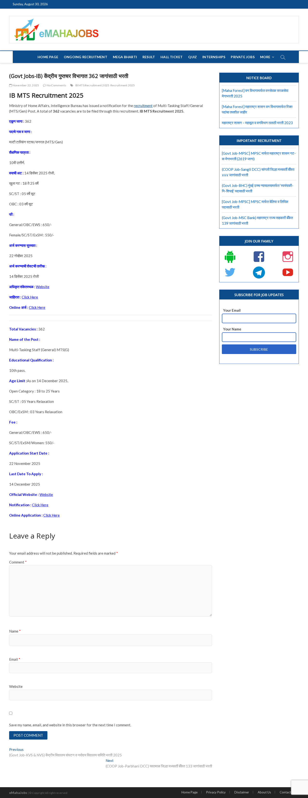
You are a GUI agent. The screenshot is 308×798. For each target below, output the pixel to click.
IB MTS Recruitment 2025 (92, 85)
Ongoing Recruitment (85, 57)
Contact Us (287, 792)
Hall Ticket (171, 57)
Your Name (232, 329)
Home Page (48, 57)
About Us (264, 792)
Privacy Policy (216, 792)
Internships (213, 57)
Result (148, 57)
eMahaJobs (18, 793)
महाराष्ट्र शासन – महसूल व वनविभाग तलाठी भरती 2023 (257, 122)
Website (42, 287)
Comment (18, 562)
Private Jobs (242, 57)
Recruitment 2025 (122, 85)
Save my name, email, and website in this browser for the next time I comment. (70, 725)
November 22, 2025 (25, 85)
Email (14, 659)
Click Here (30, 297)
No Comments (56, 85)
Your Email (232, 310)
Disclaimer (241, 792)
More (265, 57)
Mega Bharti (125, 57)
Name (15, 631)
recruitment (143, 105)
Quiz (192, 57)
